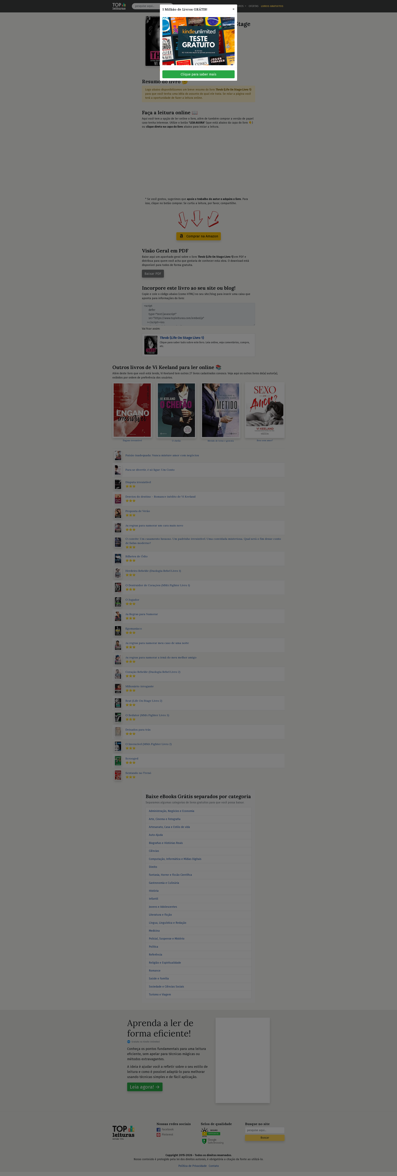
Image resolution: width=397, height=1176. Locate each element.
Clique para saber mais (198, 74)
